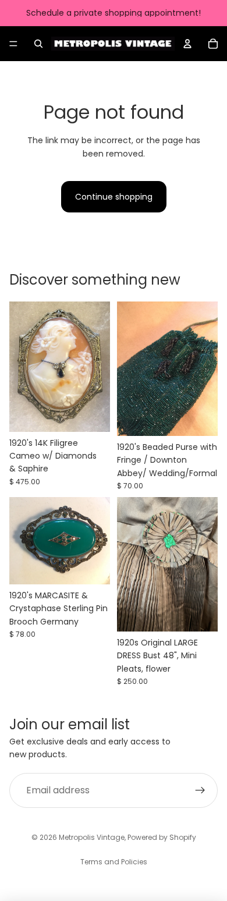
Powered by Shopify (161, 837)
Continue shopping (113, 197)
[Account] (187, 43)
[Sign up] (200, 790)
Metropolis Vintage (92, 837)
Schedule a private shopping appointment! (113, 13)
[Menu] (13, 43)
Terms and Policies (113, 862)
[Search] (38, 43)
